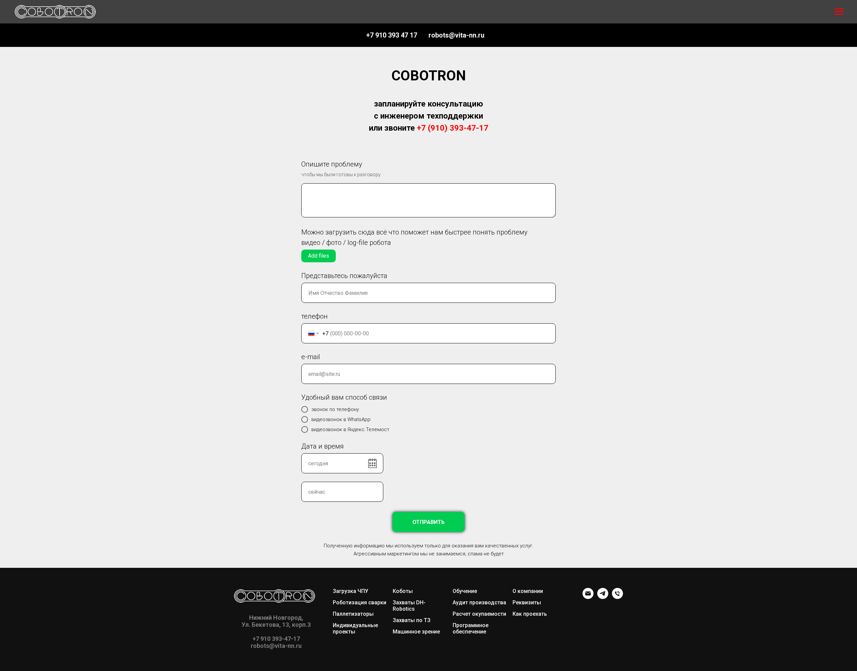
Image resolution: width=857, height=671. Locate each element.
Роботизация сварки (359, 602)
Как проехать (530, 614)
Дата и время (322, 446)
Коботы (403, 591)
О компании (528, 591)
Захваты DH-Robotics (409, 605)
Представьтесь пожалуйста (344, 276)
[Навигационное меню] (839, 11)
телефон (314, 316)
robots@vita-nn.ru (456, 35)
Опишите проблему (331, 164)
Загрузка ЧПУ (350, 591)
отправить (428, 522)
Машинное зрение (416, 631)
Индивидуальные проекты (355, 628)
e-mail (310, 357)
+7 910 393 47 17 (391, 35)
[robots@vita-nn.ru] (588, 597)
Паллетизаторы (353, 614)
